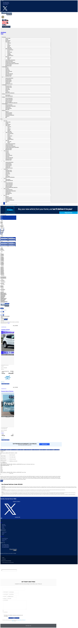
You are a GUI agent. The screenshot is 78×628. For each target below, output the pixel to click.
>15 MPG (2, 254)
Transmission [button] (3, 281)
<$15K (2, 248)
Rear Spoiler (2, 300)
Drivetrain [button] (2, 275)
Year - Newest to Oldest (27, 449)
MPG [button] (2, 251)
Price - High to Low (20, 449)
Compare (2, 318)
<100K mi (2, 270)
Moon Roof (2, 297)
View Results (7, 303)
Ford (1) (2, 225)
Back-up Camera (3, 293)
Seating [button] (2, 288)
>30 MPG (2, 260)
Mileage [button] (2, 265)
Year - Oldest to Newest (35, 449)
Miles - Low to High (56, 449)
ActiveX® (2, 292)
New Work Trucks (8, 65)
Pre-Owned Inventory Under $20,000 (9, 204)
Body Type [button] (2, 227)
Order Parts (7, 109)
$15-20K (2, 249)
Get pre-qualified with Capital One (11, 102)
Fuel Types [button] (3, 284)
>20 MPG (2, 255)
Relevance (8, 449)
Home (2, 204)
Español (3, 0)
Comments (6, 612)
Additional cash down (13, 461)
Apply (1, 481)
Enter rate (11, 473)
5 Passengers (3, 289)
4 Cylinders (2, 280)
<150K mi (2, 272)
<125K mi (2, 271)
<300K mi (2, 274)
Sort (1, 317)
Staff (6, 117)
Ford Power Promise (8, 83)
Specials (3, 93)
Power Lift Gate (3, 299)
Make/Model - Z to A (50, 449)
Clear (1, 311)
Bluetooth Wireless (3, 294)
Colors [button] (2, 235)
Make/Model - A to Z (43, 449)
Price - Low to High (14, 449)
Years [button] (2, 220)
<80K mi (2, 269)
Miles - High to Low (3, 449)
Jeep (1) (2, 226)
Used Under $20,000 (9, 96)
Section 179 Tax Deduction (9, 92)
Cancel (2, 480)
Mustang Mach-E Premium (7, 391)
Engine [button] (2, 279)
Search (2, 308)
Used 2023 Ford (3, 388)
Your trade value (12, 456)
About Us (3, 110)
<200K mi (2, 273)
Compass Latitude (5, 329)
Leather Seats (3, 296)
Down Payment (12, 454)
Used (15, 204)
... (3, 311)
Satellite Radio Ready (4, 301)
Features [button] (2, 290)
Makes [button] (2, 224)
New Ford (4, 37)
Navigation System (3, 298)
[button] (25, 118)
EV (4, 161)
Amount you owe (13, 459)
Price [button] (2, 247)
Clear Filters (2, 303)
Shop (1, 522)
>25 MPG (2, 259)
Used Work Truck (8, 75)
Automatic (2, 283)
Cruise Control (3, 295)
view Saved (6, 318)
